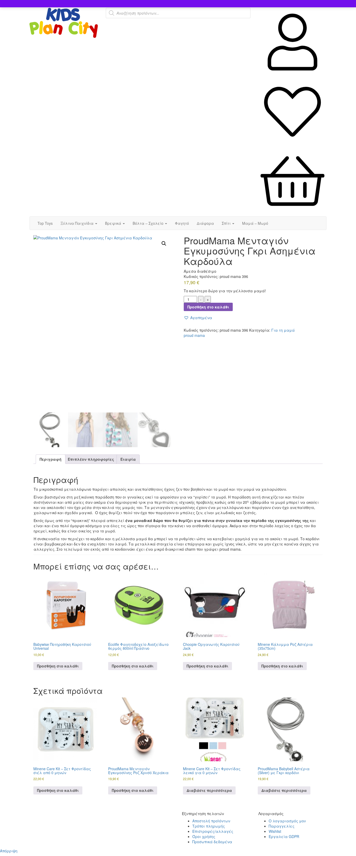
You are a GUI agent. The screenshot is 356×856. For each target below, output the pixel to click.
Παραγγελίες (281, 826)
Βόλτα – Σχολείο (148, 223)
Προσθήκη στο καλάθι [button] (58, 666)
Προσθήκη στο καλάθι (208, 306)
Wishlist (275, 831)
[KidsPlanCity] (63, 36)
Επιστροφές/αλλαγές (212, 831)
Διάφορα (205, 223)
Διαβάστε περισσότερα (209, 790)
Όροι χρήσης (203, 836)
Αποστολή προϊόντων (211, 820)
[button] (164, 243)
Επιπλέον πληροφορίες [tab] (91, 459)
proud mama (194, 335)
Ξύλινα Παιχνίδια (77, 223)
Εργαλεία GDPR (284, 836)
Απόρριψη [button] (8, 850)
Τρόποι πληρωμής (208, 826)
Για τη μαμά (283, 330)
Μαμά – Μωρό (255, 223)
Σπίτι (227, 223)
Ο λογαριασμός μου (287, 820)
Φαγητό (182, 223)
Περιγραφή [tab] (51, 459)
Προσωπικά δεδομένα (212, 841)
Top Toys (45, 223)
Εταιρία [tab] (128, 459)
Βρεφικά (113, 223)
